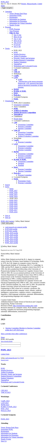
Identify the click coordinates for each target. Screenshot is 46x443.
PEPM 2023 (5, 405)
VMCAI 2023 (5, 392)
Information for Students (17, 19)
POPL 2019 (13, 206)
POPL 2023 (5, 221)
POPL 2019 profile (11, 233)
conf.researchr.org (11, 358)
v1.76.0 (20, 358)
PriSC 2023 (5, 409)
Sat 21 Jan (17, 46)
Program (8, 27)
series (12, 221)
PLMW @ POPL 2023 (8, 407)
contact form (5, 354)
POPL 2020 (13, 204)
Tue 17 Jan (17, 39)
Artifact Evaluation (20, 56)
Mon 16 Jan (18, 37)
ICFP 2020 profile (11, 229)
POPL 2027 (13, 191)
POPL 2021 (13, 202)
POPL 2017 (13, 210)
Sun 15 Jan (17, 35)
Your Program (14, 31)
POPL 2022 (13, 200)
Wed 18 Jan (18, 41)
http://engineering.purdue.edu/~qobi (25, 306)
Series (11, 189)
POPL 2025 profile (11, 243)
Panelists (21, 165)
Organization (9, 101)
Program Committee (25, 126)
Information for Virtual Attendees (20, 23)
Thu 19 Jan (17, 43)
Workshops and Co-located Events (25, 66)
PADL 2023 (5, 419)
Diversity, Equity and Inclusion (24, 58)
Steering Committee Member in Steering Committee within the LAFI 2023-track (22, 329)
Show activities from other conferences (14, 334)
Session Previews (19, 54)
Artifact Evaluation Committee (28, 136)
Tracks (7, 48)
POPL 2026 (13, 192)
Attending (8, 12)
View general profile (7, 341)
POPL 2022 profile (11, 239)
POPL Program (14, 29)
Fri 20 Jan (17, 45)
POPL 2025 (13, 194)
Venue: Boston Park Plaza (18, 13)
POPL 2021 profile (11, 237)
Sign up (7, 217)
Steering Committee (24, 128)
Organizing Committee (21, 105)
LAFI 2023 (5, 403)
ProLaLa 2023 (6, 411)
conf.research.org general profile (16, 227)
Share (3, 337)
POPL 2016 (13, 212)
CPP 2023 (4, 390)
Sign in (7, 216)
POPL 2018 (13, 208)
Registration (13, 17)
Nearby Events (14, 25)
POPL (16, 52)
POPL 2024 (13, 196)
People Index (18, 119)
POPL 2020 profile (11, 235)
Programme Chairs (24, 181)
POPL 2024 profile (11, 241)
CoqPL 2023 (5, 401)
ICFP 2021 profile (11, 231)
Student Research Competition (24, 60)
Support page (5, 360)
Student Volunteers (20, 62)
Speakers (21, 163)
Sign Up (4, 441)
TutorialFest (18, 64)
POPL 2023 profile (7, 223)
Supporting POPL (15, 15)
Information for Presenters (18, 21)
